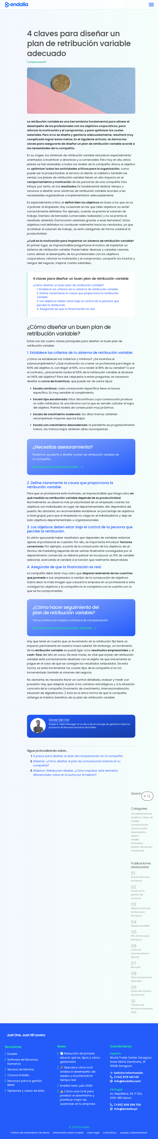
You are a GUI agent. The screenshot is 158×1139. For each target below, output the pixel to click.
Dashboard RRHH (140, 925)
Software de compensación (56, 467)
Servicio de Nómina (20, 1069)
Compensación (36, 62)
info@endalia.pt (125, 1109)
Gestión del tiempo (141, 847)
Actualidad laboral (141, 813)
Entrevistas (137, 843)
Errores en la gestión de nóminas (138, 894)
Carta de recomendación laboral (140, 953)
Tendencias (137, 850)
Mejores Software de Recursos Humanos (140, 912)
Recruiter (136, 967)
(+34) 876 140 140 (126, 1077)
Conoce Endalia (18, 1075)
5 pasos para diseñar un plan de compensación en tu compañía (78, 756)
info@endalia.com (127, 1081)
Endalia (135, 839)
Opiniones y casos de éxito (25, 1091)
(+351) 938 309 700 (127, 1105)
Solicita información (128, 1073)
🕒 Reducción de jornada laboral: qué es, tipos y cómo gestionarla (80, 1057)
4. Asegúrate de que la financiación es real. (66, 309)
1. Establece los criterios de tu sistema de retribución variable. (77, 289)
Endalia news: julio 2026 (76, 1086)
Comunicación (139, 828)
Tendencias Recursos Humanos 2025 (142, 1008)
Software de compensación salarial (62, 628)
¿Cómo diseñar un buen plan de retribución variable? (68, 285)
